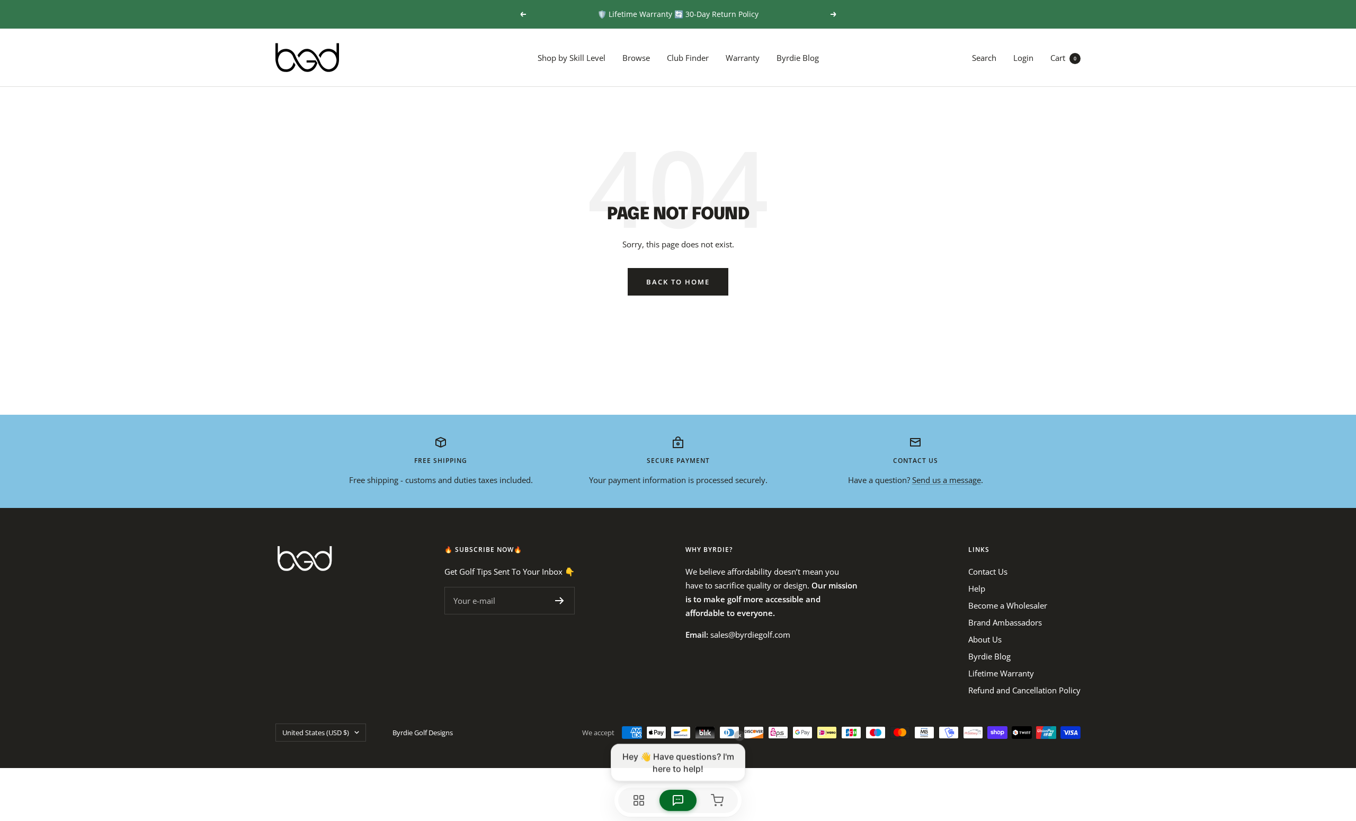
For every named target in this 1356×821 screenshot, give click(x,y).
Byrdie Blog (798, 57)
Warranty (743, 57)
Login (1023, 57)
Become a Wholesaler (1007, 605)
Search (984, 57)
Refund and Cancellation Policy (1024, 690)
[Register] (559, 600)
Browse (636, 57)
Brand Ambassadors (1005, 622)
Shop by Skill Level (571, 57)
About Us (985, 639)
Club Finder (688, 57)
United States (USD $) (315, 732)
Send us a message (946, 480)
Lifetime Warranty (1001, 673)
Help (976, 588)
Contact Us (987, 571)
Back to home (678, 282)
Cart (1063, 57)
